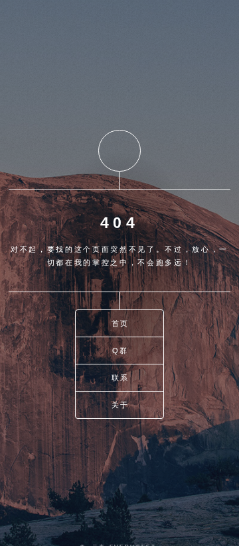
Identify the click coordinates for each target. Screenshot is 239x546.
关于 (120, 405)
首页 (120, 323)
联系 (120, 378)
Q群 (120, 351)
